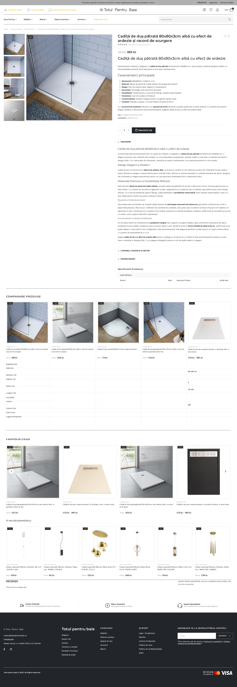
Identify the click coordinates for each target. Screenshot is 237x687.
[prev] (225, 36)
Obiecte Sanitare (61, 19)
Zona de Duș (9, 19)
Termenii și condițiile (213, 641)
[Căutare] (229, 19)
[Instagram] (10, 649)
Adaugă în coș (145, 130)
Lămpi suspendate (12, 564)
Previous (14, 36)
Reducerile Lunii (101, 19)
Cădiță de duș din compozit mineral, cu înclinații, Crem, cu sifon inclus (88, 504)
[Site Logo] (118, 10)
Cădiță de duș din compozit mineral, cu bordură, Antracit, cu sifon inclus (202, 504)
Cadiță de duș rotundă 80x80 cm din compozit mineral (117, 349)
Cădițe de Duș (132, 118)
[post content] (27, 322)
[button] (26, 77)
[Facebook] (4, 649)
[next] (229, 36)
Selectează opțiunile (200, 340)
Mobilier (27, 19)
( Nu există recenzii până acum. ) (139, 45)
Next (14, 119)
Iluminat (81, 19)
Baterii (42, 19)
